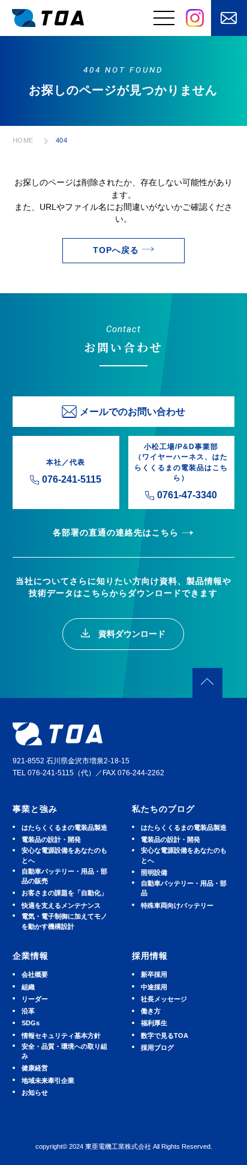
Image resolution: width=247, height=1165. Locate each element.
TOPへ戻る (116, 250)
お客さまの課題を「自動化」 (64, 892)
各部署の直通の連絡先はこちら (116, 532)
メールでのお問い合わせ (132, 411)
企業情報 (31, 956)
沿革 (28, 1011)
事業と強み (35, 809)
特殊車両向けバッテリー (177, 905)
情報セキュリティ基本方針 (61, 1035)
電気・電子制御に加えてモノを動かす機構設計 (64, 921)
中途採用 (154, 987)
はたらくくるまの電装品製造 (64, 827)
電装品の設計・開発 (51, 839)
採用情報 (150, 956)
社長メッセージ (164, 999)
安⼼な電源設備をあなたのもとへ (64, 855)
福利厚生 (154, 1022)
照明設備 (154, 872)
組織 (28, 987)
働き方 (151, 1011)
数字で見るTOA (164, 1035)
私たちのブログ (163, 809)
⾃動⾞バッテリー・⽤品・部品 (184, 888)
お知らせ (35, 1092)
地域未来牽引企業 (48, 1080)
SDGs (31, 1022)
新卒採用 (154, 974)
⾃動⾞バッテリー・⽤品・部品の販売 (64, 876)
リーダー (35, 999)
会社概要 (35, 974)
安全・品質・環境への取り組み (64, 1051)
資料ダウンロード (130, 634)
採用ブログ (157, 1047)
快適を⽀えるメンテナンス (61, 905)
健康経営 (35, 1067)
